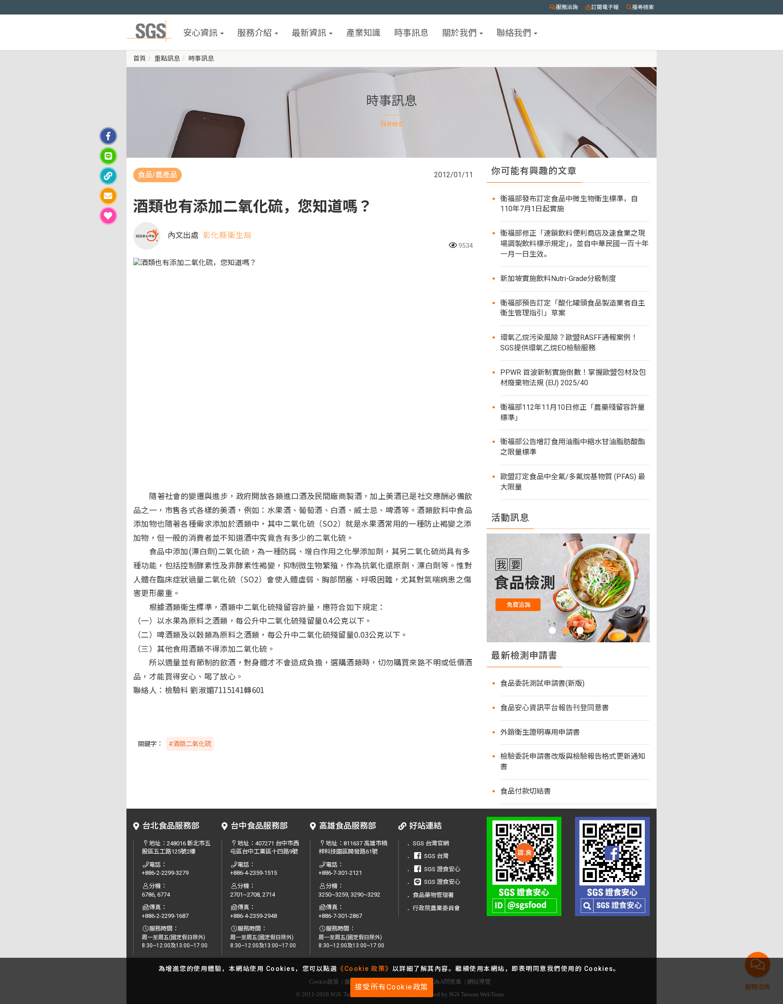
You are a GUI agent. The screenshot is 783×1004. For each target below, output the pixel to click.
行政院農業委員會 (436, 908)
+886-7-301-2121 (340, 872)
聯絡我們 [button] (515, 32)
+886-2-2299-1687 (165, 915)
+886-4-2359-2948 (253, 915)
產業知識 (363, 32)
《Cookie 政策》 (364, 968)
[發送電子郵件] (108, 196)
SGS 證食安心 (442, 869)
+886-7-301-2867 (340, 915)
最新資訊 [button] (310, 32)
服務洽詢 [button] (567, 7)
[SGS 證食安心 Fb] (612, 866)
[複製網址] (108, 176)
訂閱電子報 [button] (605, 7)
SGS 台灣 (436, 856)
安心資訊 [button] (201, 32)
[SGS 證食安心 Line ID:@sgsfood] (524, 866)
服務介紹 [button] (255, 32)
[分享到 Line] (108, 156)
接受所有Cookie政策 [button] (392, 987)
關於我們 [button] (460, 32)
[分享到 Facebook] (108, 136)
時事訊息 (411, 32)
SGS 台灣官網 (431, 843)
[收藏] (108, 216)
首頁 (139, 58)
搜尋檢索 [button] (643, 7)
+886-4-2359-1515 (253, 872)
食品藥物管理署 (433, 895)
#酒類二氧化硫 (190, 743)
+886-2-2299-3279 (165, 872)
